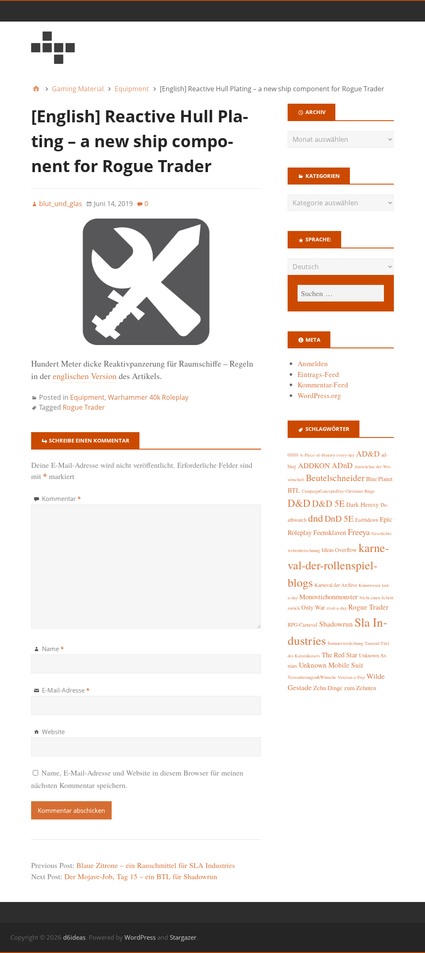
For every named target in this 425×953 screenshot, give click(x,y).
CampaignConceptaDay (323, 491)
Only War (313, 607)
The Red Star (339, 654)
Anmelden (313, 363)
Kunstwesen (369, 585)
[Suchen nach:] (341, 293)
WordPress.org (319, 395)
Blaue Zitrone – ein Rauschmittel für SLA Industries (155, 865)
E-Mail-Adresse (66, 690)
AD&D (368, 453)
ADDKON (314, 465)
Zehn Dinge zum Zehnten (344, 687)
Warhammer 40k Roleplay (148, 397)
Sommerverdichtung (345, 643)
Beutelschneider (335, 478)
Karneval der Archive (336, 585)
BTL (294, 490)
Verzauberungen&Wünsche (312, 677)
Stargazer (183, 937)
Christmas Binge (360, 491)
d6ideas (74, 937)
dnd (315, 518)
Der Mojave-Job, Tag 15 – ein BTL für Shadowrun (140, 876)
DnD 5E (339, 518)
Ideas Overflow (339, 550)
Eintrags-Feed (318, 374)
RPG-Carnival (303, 624)
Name (53, 648)
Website (53, 731)
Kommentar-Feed (323, 384)
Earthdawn (366, 519)
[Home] (36, 89)
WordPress (140, 937)
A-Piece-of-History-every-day (327, 455)
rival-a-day (337, 608)
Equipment (87, 397)
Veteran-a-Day (351, 677)
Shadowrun (336, 624)
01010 (293, 455)
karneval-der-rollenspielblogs (338, 565)
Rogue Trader (84, 407)
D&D (299, 503)
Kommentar (61, 498)
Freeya (359, 531)
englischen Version (85, 376)
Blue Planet (379, 479)
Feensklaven (329, 532)
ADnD (342, 465)
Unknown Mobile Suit (331, 665)
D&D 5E (328, 503)
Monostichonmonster (328, 596)
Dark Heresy (362, 504)
